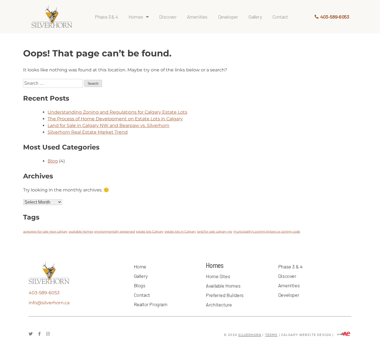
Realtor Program (150, 304)
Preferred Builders (225, 295)
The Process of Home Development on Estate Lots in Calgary (115, 118)
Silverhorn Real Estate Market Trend (88, 132)
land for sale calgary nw (214, 231)
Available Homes (223, 286)
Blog (53, 161)
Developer (228, 17)
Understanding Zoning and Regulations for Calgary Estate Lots (117, 112)
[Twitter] (31, 334)
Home (140, 266)
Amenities (197, 17)
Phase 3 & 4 (106, 17)
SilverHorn (249, 335)
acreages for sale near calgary (45, 231)
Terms (271, 335)
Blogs (139, 285)
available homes (81, 231)
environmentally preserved (114, 231)
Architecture (219, 304)
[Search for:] (53, 83)
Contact (280, 17)
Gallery (254, 17)
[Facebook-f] (39, 334)
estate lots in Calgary (180, 231)
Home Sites (218, 276)
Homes (136, 17)
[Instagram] (48, 334)
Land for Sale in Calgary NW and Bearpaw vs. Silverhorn (108, 125)
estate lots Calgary (150, 231)
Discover (167, 17)
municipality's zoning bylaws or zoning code (266, 231)
